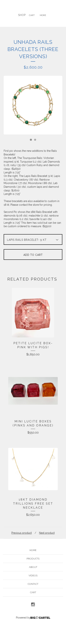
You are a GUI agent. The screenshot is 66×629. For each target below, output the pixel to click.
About (33, 567)
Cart (32, 15)
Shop (22, 15)
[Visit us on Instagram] (33, 605)
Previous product (21, 532)
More (43, 15)
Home (33, 550)
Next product (47, 532)
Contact (33, 584)
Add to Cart (33, 254)
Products (33, 558)
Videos (33, 575)
